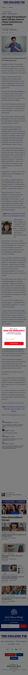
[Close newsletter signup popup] (23, 329)
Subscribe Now (14, 343)
